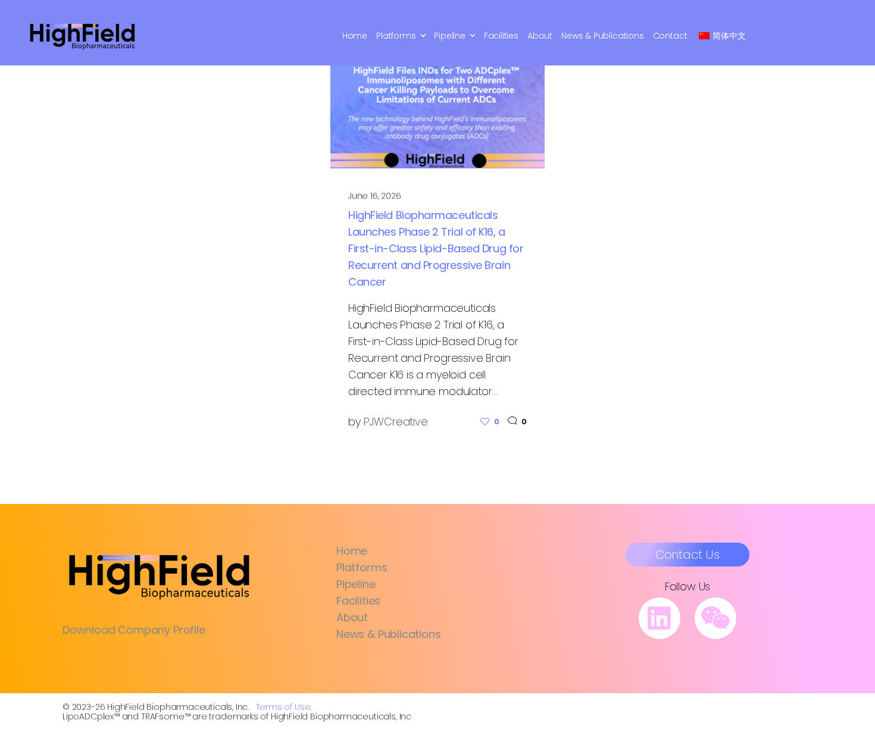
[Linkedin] (659, 618)
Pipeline (449, 36)
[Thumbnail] (437, 108)
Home (354, 36)
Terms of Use (283, 707)
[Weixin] (715, 618)
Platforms (395, 36)
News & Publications (602, 36)
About (539, 36)
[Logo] (82, 35)
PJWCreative (396, 421)
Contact (670, 36)
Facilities (501, 36)
